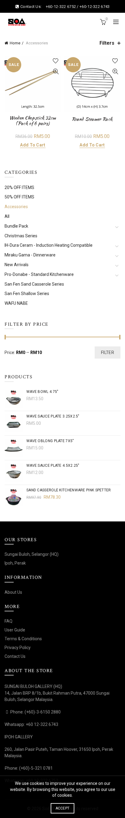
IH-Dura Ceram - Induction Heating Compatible (49, 245)
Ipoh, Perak (15, 563)
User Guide (15, 629)
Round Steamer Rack (92, 119)
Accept (63, 808)
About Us (13, 592)
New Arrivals (17, 264)
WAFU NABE (16, 303)
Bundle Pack (16, 226)
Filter (107, 352)
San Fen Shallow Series (27, 293)
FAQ (8, 621)
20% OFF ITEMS (19, 187)
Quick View (55, 71)
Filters (107, 43)
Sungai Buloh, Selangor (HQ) (32, 554)
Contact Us (15, 656)
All (7, 216)
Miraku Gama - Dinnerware (30, 255)
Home (15, 43)
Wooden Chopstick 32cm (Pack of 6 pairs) (32, 120)
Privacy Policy (18, 647)
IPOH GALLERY (19, 736)
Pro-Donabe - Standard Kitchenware (39, 274)
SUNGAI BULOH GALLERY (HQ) (33, 686)
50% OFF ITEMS (19, 196)
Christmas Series (21, 235)
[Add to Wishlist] (55, 61)
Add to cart (32, 145)
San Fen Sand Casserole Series (34, 284)
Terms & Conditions (23, 638)
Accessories (16, 206)
